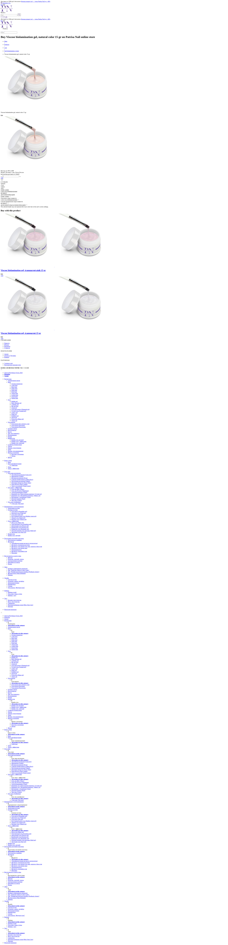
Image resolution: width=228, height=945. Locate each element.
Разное (10, 436)
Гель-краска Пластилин (18, 427)
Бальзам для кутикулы (14, 600)
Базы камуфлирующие (14, 463)
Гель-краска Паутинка (18, 425)
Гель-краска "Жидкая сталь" (16, 587)
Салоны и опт (8, 363)
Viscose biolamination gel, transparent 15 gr (21, 333)
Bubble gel (14, 401)
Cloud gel (14, 408)
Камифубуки (12, 584)
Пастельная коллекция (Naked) (20, 481)
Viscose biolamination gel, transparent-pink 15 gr (23, 270)
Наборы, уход (12, 595)
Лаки (5, 567)
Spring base (14, 398)
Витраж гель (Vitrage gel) (18, 519)
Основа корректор (16, 384)
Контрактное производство (12, 365)
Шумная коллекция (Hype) (19, 478)
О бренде (7, 348)
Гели (9, 400)
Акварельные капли (14, 380)
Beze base (14, 387)
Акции (6, 354)
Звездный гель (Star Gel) (18, 532)
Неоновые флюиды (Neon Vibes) (21, 483)
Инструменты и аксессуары (12, 556)
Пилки (10, 564)
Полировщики (12, 435)
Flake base (14, 388)
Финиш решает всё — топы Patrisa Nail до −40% (35, 1)
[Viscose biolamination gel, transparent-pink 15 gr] (54, 266)
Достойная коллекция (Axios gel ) (21, 475)
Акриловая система (14, 508)
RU (2, 5)
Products (6, 44)
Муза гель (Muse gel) (17, 522)
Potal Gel (14, 414)
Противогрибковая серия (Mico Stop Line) (20, 605)
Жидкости (11, 541)
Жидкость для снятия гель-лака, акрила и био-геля (26, 546)
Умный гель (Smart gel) (18, 518)
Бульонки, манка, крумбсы (16, 581)
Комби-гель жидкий (17, 440)
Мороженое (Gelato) (17, 476)
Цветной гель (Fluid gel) (18, 513)
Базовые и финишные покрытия (17, 568)
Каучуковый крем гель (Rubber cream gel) (23, 516)
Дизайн (6, 578)
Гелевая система (13, 510)
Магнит (10, 557)
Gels (5, 48)
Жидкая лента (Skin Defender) (17, 573)
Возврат (6, 357)
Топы (9, 449)
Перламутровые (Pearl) (18, 499)
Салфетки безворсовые (15, 444)
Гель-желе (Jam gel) (17, 514)
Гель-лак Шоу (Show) (17, 489)
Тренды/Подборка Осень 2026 (13, 372)
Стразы (10, 586)
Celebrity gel (15, 404)
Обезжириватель (16, 549)
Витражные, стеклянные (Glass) (21, 497)
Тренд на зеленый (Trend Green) (21, 486)
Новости (7, 343)
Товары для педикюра (14, 448)
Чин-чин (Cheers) (16, 500)
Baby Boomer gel (16, 403)
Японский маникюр (10, 609)
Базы (9, 382)
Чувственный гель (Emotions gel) (21, 524)
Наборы (10, 575)
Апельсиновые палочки (15, 561)
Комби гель (11, 534)
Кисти (10, 432)
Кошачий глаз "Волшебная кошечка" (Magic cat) (25, 495)
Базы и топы (8, 460)
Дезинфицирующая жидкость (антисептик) (24, 543)
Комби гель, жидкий (14, 535)
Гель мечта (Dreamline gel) (19, 511)
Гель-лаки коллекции (14, 473)
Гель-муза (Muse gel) (17, 419)
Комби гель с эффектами (18, 441)
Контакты (7, 346)
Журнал (6, 345)
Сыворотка (11, 603)
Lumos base (14, 395)
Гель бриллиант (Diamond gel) (20, 409)
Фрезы (13, 456)
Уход (5, 598)
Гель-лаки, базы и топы (15, 594)
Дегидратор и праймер (15, 540)
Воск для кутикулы (14, 601)
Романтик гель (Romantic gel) (20, 529)
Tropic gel (14, 420)
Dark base (14, 390)
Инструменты (12, 430)
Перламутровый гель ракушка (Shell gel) (23, 530)
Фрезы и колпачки (13, 452)
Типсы (10, 446)
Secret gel (14, 417)
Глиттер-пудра (12, 579)
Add (2, 178)
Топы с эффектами (13, 468)
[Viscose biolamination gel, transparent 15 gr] (54, 329)
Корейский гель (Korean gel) (19, 527)
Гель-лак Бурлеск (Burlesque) (20, 491)
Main (5, 41)
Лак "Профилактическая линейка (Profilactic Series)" (23, 572)
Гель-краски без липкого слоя (20, 424)
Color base (14, 385)
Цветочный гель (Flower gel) (20, 526)
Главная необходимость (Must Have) (22, 479)
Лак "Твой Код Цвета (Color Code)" (18, 570)
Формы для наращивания (15, 451)
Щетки (10, 457)
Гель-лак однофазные (14, 502)
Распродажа (7, 379)
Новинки (7, 374)
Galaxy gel (14, 412)
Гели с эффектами (13, 521)
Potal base (14, 392)
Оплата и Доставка (10, 355)
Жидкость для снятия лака (19, 548)
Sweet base (14, 396)
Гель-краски (11, 422)
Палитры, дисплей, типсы (16, 559)
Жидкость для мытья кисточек (20, 545)
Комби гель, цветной (17, 443)
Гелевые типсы (12, 428)
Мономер (14, 553)
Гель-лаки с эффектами (15, 487)
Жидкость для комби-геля (19, 551)
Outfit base (14, 465)
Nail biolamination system (11, 51)
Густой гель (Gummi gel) (18, 411)
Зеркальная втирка (13, 583)
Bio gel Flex (14, 406)
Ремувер (10, 606)
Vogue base (14, 393)
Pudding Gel (15, 416)
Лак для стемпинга (13, 433)
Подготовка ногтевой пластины (14, 538)
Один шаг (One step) (17, 503)
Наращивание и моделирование (14, 506)
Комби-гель (11, 438)
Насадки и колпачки (17, 454)
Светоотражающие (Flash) (19, 492)
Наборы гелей (12, 592)
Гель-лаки (7, 471)
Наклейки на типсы (14, 562)
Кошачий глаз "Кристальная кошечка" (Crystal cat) (26, 494)
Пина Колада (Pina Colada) (19, 484)
